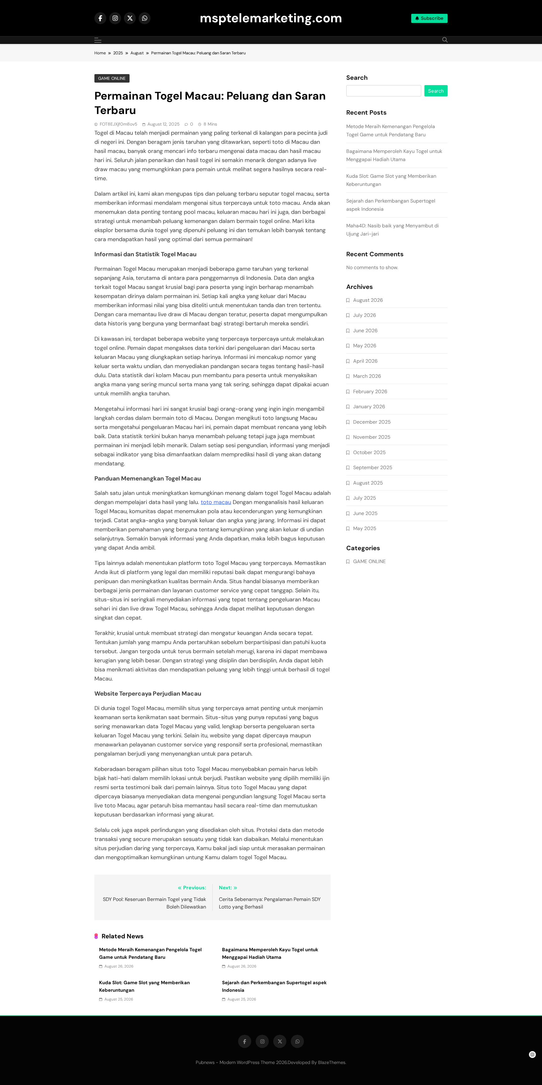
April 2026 (365, 361)
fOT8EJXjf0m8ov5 (118, 124)
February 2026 (370, 391)
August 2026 (368, 300)
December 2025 (372, 422)
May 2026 (364, 345)
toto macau (216, 502)
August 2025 (368, 483)
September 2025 (372, 467)
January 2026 (369, 406)
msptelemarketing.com (271, 18)
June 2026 (365, 330)
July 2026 (364, 315)
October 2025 (369, 452)
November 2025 (372, 437)
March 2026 (367, 376)
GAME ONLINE (112, 78)
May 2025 (364, 528)
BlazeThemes (331, 1062)
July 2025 (364, 498)
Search (357, 78)
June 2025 (365, 513)
